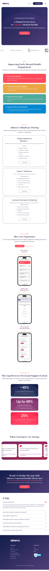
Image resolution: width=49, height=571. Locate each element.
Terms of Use (13, 556)
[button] (45, 3)
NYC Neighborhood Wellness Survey (26, 408)
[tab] (19, 246)
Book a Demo (24, 33)
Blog (35, 551)
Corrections (12, 551)
